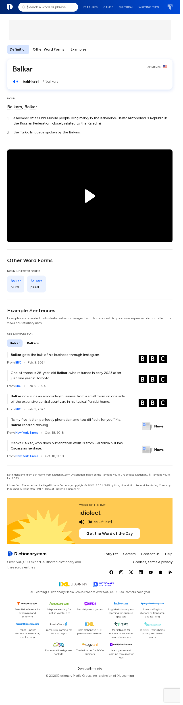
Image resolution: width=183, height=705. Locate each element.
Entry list (111, 554)
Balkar (30, 106)
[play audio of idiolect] (82, 522)
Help (169, 554)
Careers (129, 554)
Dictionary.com (10, 7)
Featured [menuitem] (90, 7)
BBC (18, 362)
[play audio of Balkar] (15, 81)
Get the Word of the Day (109, 533)
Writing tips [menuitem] (149, 7)
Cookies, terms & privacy (153, 562)
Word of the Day (92, 505)
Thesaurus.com (170, 7)
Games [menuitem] (108, 7)
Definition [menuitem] (18, 49)
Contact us (150, 554)
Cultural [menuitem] (126, 7)
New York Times (26, 433)
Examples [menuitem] (79, 49)
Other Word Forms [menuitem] (48, 49)
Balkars (14, 106)
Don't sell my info (90, 668)
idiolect (90, 512)
